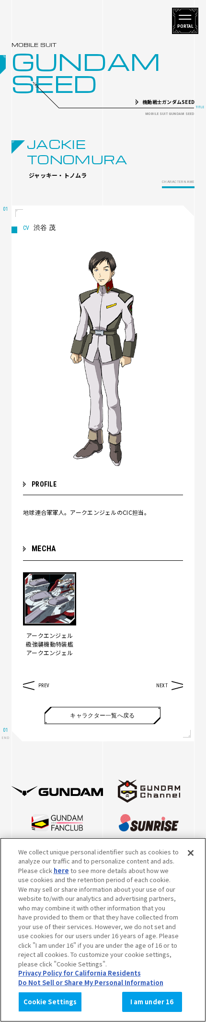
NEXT (162, 685)
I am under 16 (152, 1001)
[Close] (190, 852)
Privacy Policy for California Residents (79, 972)
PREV (43, 685)
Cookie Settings (50, 1001)
